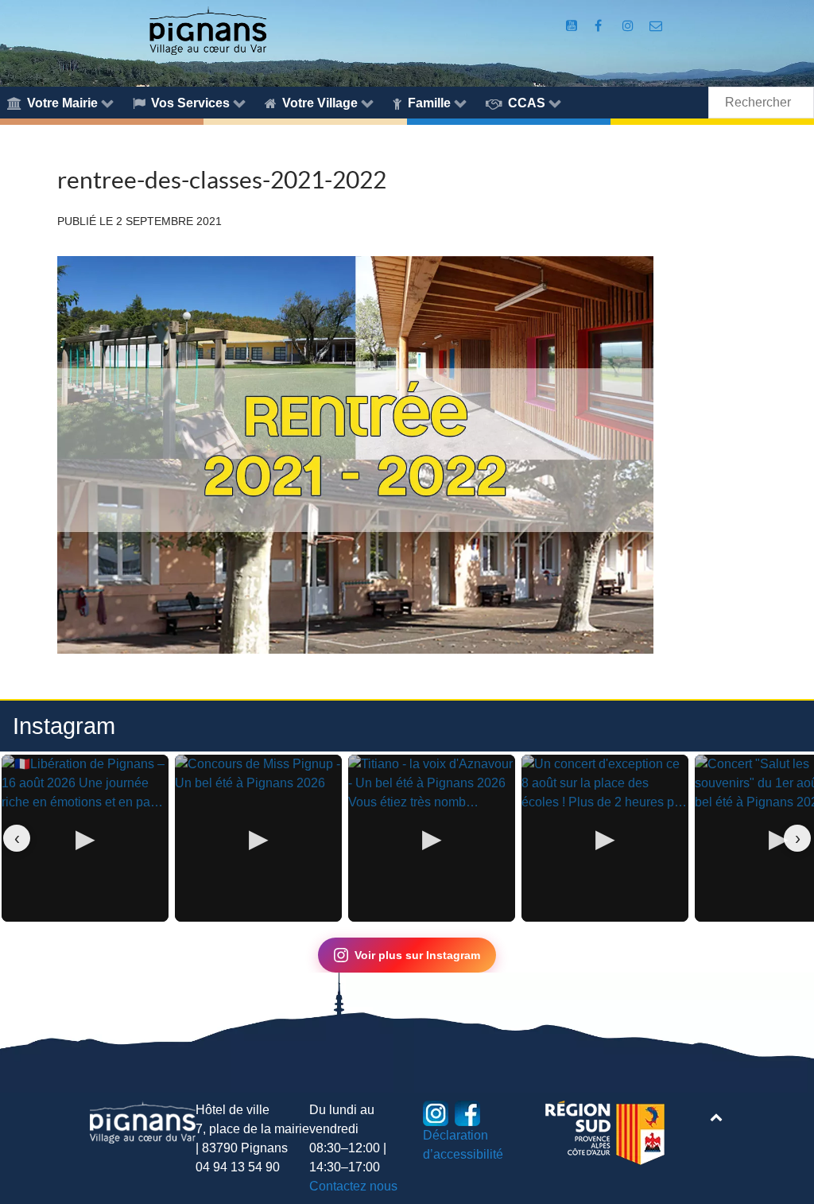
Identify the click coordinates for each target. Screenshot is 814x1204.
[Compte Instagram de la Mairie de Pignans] (630, 26)
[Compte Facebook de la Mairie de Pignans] (599, 26)
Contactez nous (353, 1186)
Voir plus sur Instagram (417, 955)
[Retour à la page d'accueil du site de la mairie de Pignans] (207, 30)
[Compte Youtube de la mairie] (572, 26)
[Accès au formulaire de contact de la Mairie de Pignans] (656, 26)
